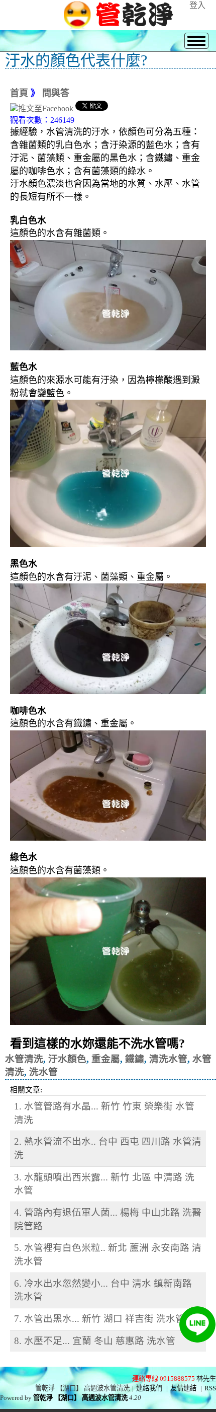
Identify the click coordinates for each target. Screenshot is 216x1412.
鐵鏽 (134, 1059)
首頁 (19, 93)
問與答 (55, 93)
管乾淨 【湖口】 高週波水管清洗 (80, 1397)
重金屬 (105, 1059)
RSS (210, 1388)
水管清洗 (24, 1059)
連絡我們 (149, 1388)
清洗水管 (168, 1059)
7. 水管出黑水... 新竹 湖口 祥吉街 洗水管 (99, 1318)
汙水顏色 (67, 1059)
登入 (197, 5)
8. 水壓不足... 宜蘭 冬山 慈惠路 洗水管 (94, 1340)
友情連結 (183, 1388)
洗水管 (43, 1072)
